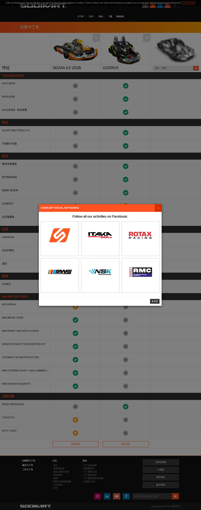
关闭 (155, 301)
